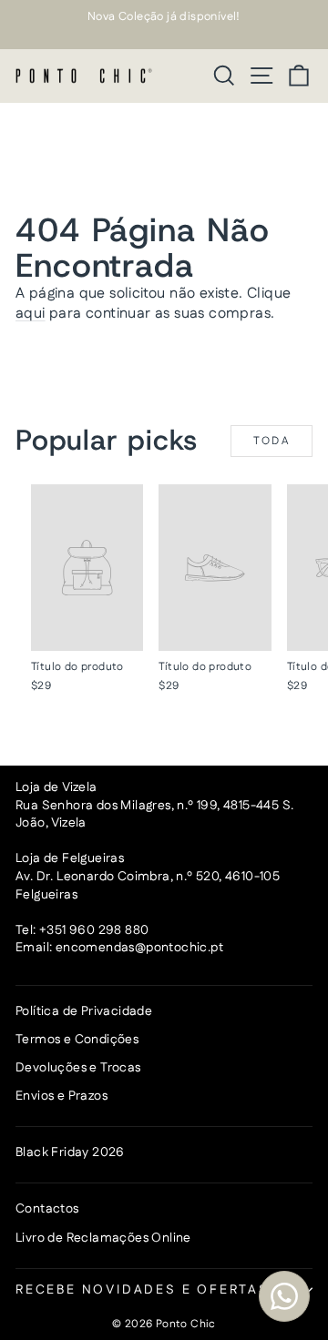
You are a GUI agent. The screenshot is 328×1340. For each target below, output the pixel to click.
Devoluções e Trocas (78, 1068)
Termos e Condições (76, 1039)
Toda (272, 441)
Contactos (47, 1209)
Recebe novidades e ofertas (142, 1290)
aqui (30, 313)
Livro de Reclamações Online (103, 1238)
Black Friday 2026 (70, 1152)
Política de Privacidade (83, 1011)
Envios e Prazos (61, 1096)
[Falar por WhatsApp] (284, 1296)
